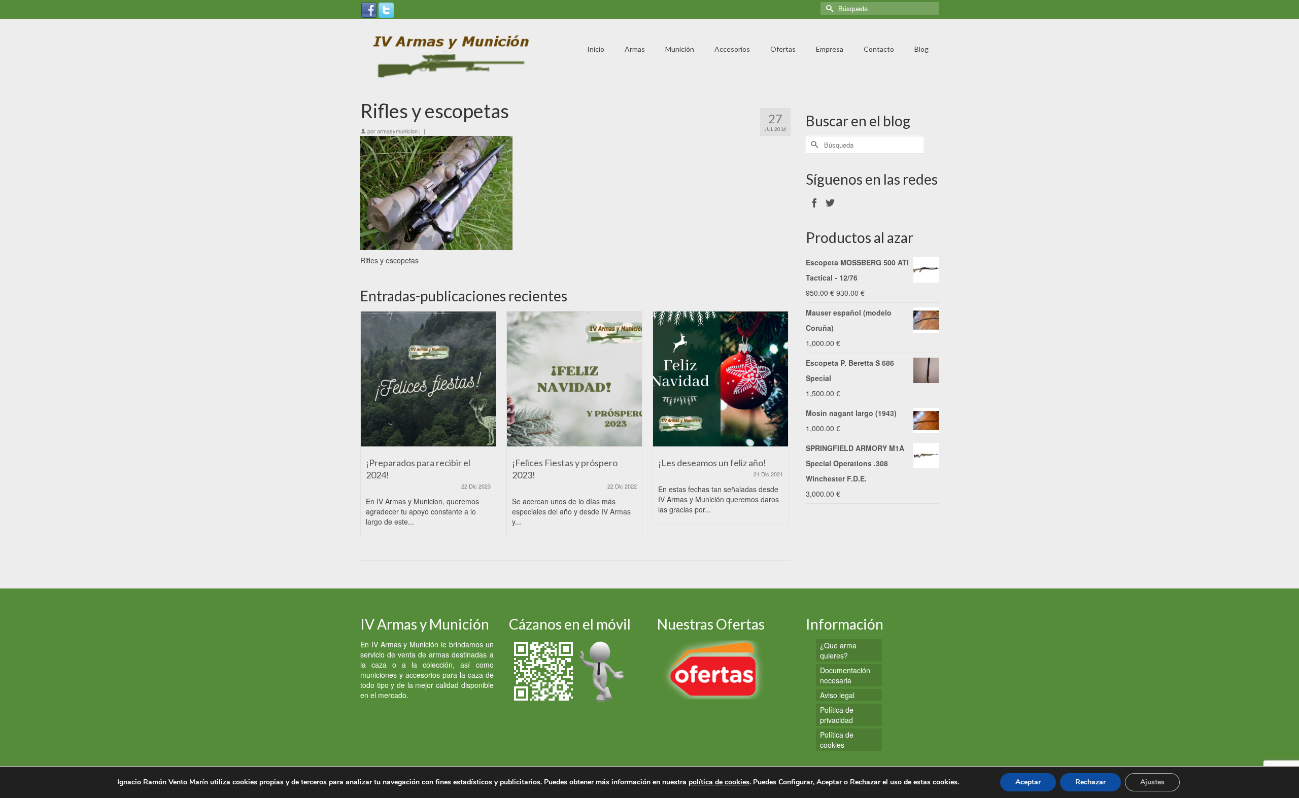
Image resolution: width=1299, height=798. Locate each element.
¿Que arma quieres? (838, 650)
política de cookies (719, 782)
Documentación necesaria (845, 675)
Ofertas (783, 49)
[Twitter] (386, 9)
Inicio (595, 49)
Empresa (829, 49)
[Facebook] (369, 9)
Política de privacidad (836, 715)
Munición (679, 49)
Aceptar (1028, 782)
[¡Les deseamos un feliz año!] (720, 378)
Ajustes (1152, 782)
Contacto (879, 49)
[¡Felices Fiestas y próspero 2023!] (574, 378)
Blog (921, 49)
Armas (635, 49)
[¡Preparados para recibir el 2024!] (428, 378)
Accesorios (732, 49)
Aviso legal (837, 695)
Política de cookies (836, 740)
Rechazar (1090, 782)
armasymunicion (397, 131)
